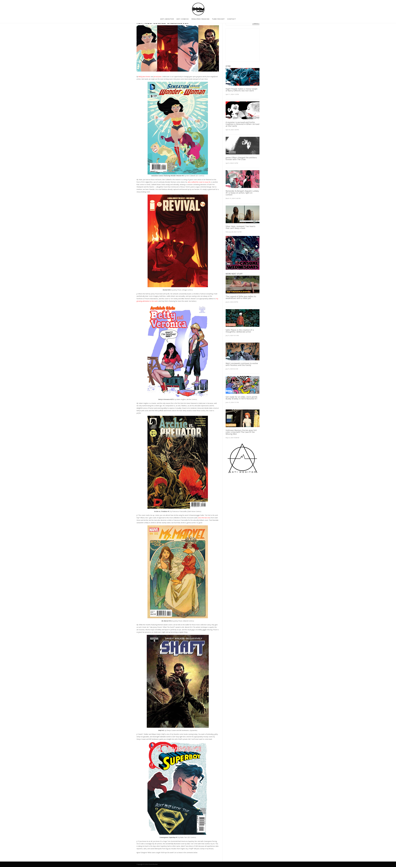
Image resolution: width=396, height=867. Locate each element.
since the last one (204, 518)
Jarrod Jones (157, 77)
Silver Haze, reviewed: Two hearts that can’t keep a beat (240, 227)
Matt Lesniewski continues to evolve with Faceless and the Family (242, 364)
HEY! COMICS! (182, 19)
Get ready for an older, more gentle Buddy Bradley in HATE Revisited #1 (241, 398)
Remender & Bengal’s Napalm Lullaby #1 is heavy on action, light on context (242, 193)
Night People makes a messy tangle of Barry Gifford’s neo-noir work (241, 90)
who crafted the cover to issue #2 (199, 182)
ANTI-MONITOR (167, 19)
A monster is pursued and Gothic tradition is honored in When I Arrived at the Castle (242, 124)
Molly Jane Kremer (144, 77)
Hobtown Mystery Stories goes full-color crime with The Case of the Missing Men (241, 432)
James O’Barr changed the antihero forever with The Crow (241, 158)
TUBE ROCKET (218, 19)
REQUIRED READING (200, 19)
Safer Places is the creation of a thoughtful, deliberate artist (240, 331)
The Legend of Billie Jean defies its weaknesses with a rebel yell (241, 297)
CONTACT (231, 19)
